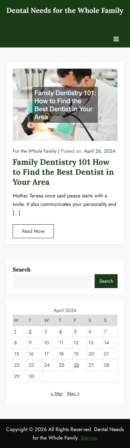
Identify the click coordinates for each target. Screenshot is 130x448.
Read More (33, 231)
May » (73, 393)
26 (76, 365)
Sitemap (89, 437)
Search (22, 269)
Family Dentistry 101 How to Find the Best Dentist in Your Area (63, 172)
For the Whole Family (35, 151)
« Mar (57, 393)
